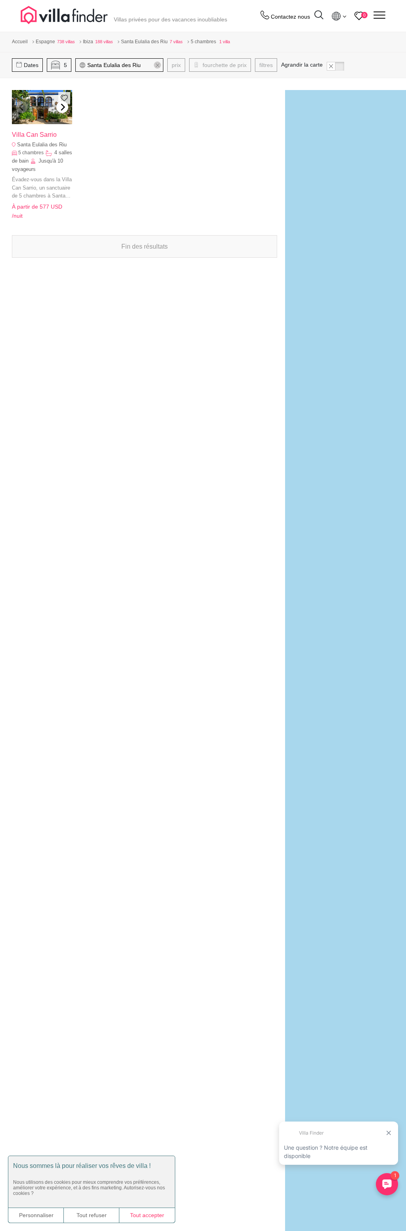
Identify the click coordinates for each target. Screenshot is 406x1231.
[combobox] (123, 65)
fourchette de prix (224, 65)
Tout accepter (147, 1215)
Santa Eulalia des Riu (42, 145)
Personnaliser (36, 1215)
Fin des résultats (144, 246)
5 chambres (31, 152)
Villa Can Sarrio (34, 134)
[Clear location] (157, 65)
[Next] (62, 107)
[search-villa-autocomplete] (318, 16)
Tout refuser (92, 1215)
